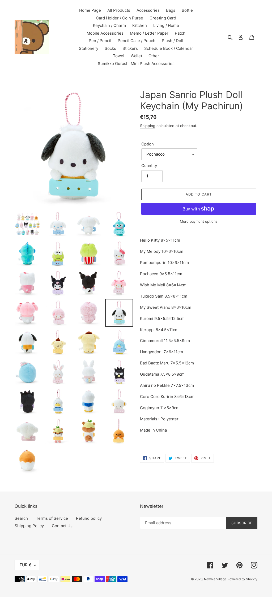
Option (147, 144)
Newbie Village (215, 579)
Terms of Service (52, 518)
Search (21, 518)
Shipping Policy (29, 525)
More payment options (199, 221)
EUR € (25, 564)
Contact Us (62, 525)
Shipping (147, 125)
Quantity (149, 165)
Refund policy (89, 518)
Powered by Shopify (242, 579)
